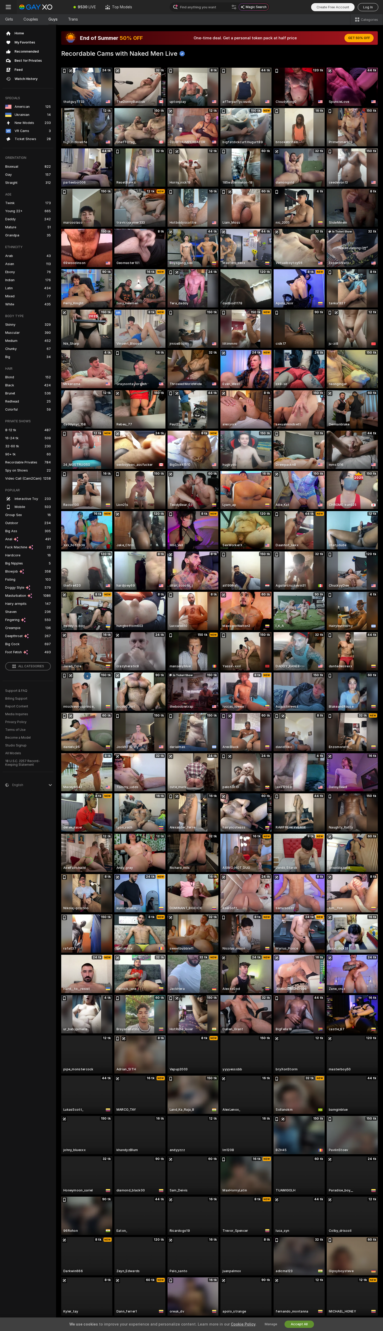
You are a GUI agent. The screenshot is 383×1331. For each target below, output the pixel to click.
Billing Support (16, 698)
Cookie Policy (243, 1324)
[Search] (234, 7)
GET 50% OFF (359, 38)
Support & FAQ (16, 691)
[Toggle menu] (8, 7)
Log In (368, 7)
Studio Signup (16, 745)
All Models (13, 753)
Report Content (16, 706)
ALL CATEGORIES (31, 666)
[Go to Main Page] (43, 7)
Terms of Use (15, 730)
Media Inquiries (16, 714)
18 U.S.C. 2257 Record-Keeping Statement (22, 763)
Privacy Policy (16, 722)
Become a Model (18, 737)
